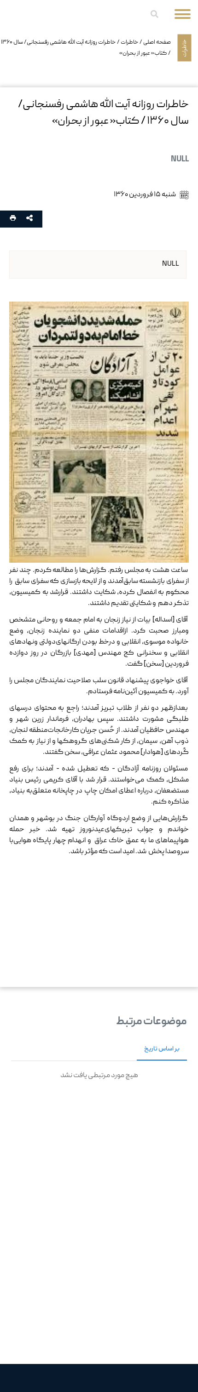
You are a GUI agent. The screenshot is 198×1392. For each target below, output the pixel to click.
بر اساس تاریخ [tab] (162, 1049)
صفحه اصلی (157, 42)
